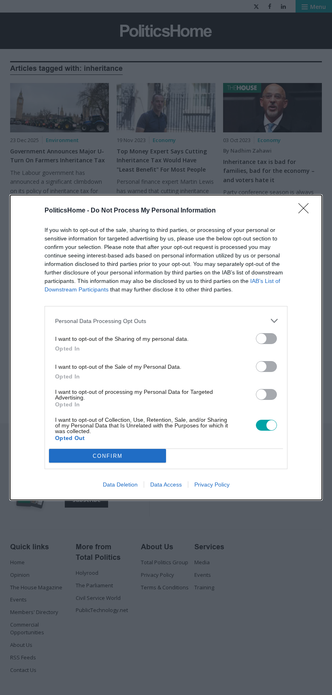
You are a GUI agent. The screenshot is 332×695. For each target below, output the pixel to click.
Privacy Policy (212, 484)
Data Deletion (120, 484)
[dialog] (166, 347)
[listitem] (166, 321)
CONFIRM (108, 456)
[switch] (266, 338)
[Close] (306, 211)
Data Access (166, 484)
